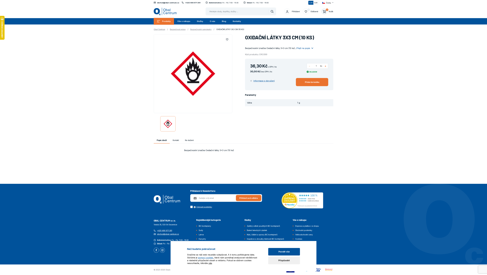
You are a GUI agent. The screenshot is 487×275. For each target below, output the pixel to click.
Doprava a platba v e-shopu (307, 226)
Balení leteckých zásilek (257, 230)
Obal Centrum (159, 29)
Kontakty (237, 21)
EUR (315, 3)
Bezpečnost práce (178, 29)
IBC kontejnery (205, 226)
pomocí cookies (205, 257)
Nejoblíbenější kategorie (208, 220)
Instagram (162, 250)
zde (210, 263)
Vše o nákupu (183, 21)
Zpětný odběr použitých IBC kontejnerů (263, 226)
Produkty (166, 21)
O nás (212, 21)
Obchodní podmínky (303, 230)
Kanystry (202, 239)
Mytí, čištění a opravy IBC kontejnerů (262, 235)
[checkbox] (201, 206)
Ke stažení (189, 140)
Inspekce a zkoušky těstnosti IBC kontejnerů (265, 239)
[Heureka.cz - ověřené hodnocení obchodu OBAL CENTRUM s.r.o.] (302, 200)
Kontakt (176, 140)
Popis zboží (162, 140)
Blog (224, 21)
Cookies (298, 239)
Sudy (201, 230)
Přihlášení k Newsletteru (202, 191)
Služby (200, 21)
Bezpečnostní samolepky (201, 29)
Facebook (156, 250)
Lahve (201, 235)
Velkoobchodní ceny (304, 235)
